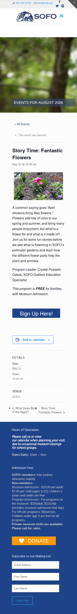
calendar (23, 440)
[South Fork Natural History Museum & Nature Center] (38, 17)
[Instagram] (63, 6)
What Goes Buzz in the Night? (24, 410)
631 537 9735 (23, 3)
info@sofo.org (45, 3)
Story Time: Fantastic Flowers (50, 410)
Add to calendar (33, 340)
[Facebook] (59, 1)
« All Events (22, 124)
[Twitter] (57, 6)
